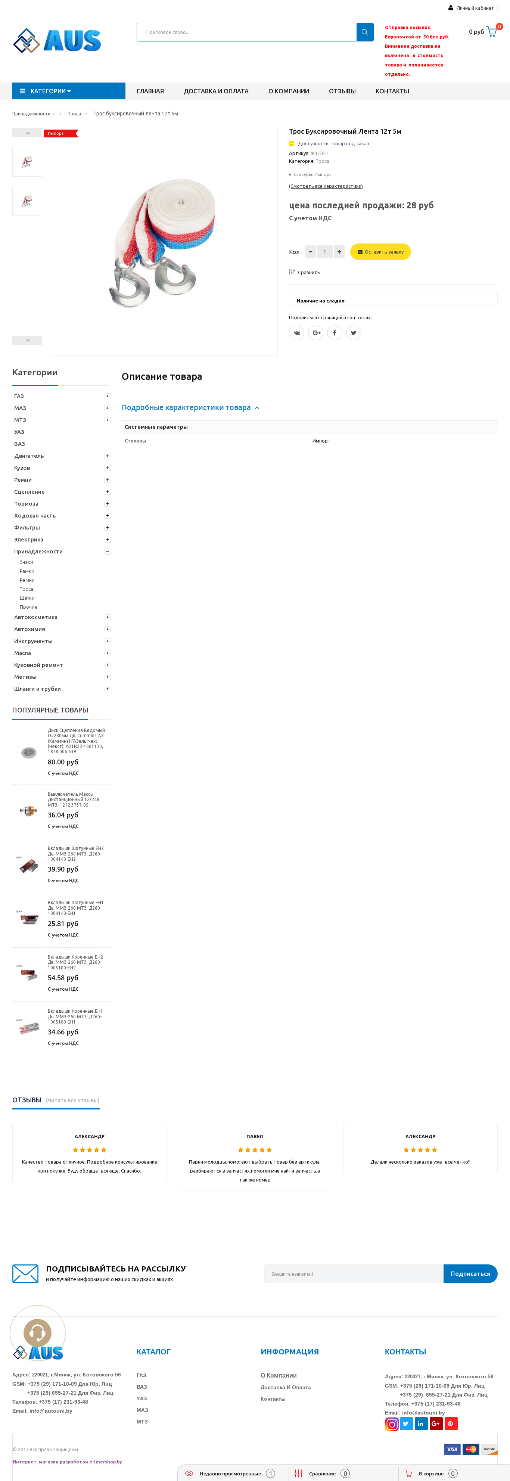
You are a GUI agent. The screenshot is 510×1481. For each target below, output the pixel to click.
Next (27, 132)
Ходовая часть (35, 515)
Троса (26, 589)
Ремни (23, 479)
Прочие (29, 606)
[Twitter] (296, 333)
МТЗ (20, 420)
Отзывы (342, 91)
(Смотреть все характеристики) (326, 186)
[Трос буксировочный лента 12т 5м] (27, 162)
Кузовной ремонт (38, 665)
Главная (150, 91)
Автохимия (29, 629)
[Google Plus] (315, 333)
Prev (27, 340)
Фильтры (27, 527)
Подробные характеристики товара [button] (187, 407)
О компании (288, 91)
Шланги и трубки (37, 689)
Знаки (26, 562)
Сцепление (29, 491)
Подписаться (470, 1273)
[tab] (310, 407)
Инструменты (33, 641)
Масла (22, 653)
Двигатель (29, 456)
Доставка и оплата (216, 91)
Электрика (28, 539)
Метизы (25, 677)
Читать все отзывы (73, 1100)
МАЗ (20, 408)
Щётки (27, 597)
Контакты (392, 91)
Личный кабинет (473, 7)
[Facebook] (334, 333)
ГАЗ (19, 396)
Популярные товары (50, 710)
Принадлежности (38, 551)
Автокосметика (35, 617)
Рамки (27, 571)
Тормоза (26, 503)
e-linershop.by (105, 1461)
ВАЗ (19, 444)
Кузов (22, 468)
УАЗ (19, 432)
